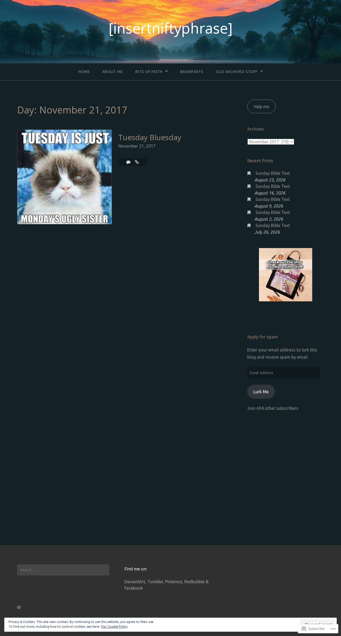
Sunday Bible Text (272, 173)
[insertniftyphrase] (171, 28)
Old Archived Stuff (237, 72)
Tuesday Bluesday (149, 137)
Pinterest (173, 581)
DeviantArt (134, 581)
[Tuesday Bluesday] (136, 162)
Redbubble (194, 581)
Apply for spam (262, 337)
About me (112, 72)
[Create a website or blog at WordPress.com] (19, 607)
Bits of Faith (149, 72)
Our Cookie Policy (114, 626)
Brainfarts (192, 72)
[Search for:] (63, 570)
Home (84, 72)
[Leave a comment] (129, 162)
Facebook (133, 588)
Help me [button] (261, 106)
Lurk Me (261, 391)
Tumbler (155, 581)
